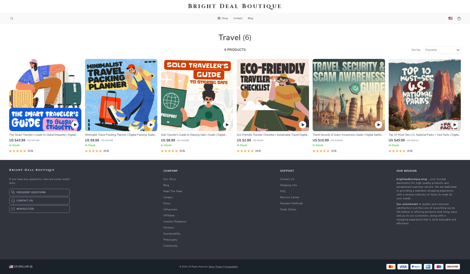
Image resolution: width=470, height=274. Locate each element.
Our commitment (407, 204)
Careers (168, 197)
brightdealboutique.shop (412, 179)
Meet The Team (172, 191)
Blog (250, 18)
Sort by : (417, 50)
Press (167, 203)
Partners (168, 227)
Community (170, 246)
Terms (211, 267)
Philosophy (170, 240)
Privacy (219, 267)
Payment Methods (291, 203)
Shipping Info (288, 185)
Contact (237, 18)
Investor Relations (175, 221)
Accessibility (231, 267)
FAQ (283, 191)
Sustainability (171, 233)
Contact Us (287, 179)
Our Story (169, 179)
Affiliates (169, 215)
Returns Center (289, 197)
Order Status (288, 209)
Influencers (170, 209)
